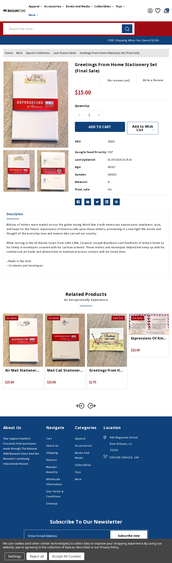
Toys (119, 6)
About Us (52, 445)
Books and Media (78, 6)
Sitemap (51, 503)
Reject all (37, 556)
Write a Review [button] (153, 80)
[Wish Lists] (157, 10)
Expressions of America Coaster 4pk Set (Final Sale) (149, 338)
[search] (127, 28)
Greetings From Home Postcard (107, 370)
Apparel (34, 6)
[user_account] (149, 10)
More (32, 15)
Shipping (52, 453)
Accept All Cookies (66, 556)
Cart (49, 438)
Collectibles (102, 6)
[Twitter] (97, 202)
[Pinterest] (116, 202)
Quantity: (82, 106)
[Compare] (28, 335)
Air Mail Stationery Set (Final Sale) (23, 370)
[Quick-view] (18, 335)
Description (15, 214)
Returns (51, 460)
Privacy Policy (109, 547)
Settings (14, 556)
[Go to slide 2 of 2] (80, 406)
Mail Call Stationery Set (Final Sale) (65, 370)
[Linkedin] (106, 202)
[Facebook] (78, 202)
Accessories (52, 6)
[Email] (87, 202)
